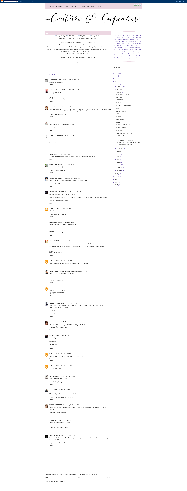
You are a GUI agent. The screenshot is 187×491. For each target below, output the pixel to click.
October (119, 92)
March (119, 165)
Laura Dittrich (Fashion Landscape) (60, 271)
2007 (116, 185)
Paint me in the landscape (56, 280)
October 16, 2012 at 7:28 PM (64, 322)
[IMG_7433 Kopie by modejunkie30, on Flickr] (72, 36)
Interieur (91, 6)
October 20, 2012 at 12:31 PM (67, 435)
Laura (51, 154)
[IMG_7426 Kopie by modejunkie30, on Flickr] (83, 36)
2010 (116, 176)
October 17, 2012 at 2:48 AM (65, 420)
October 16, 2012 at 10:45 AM (70, 79)
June (118, 156)
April (118, 162)
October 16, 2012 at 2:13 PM (64, 208)
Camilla (51, 335)
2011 (116, 174)
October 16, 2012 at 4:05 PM (79, 271)
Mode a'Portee (53, 435)
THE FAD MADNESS (55, 253)
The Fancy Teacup (54, 376)
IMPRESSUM (117, 67)
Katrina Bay (53, 135)
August (119, 151)
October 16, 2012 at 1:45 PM (73, 191)
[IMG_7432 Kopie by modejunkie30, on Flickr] (95, 36)
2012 (116, 84)
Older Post (108, 477)
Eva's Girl (52, 322)
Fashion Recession (54, 303)
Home (52, 6)
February (119, 167)
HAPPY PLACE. (121, 103)
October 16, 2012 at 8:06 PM (63, 335)
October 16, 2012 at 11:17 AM (62, 154)
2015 (116, 76)
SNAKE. (118, 116)
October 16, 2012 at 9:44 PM (71, 405)
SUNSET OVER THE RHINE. (125, 105)
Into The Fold (53, 344)
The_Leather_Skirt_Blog (56, 191)
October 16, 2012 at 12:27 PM (72, 178)
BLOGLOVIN (74, 58)
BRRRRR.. (119, 97)
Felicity (51, 107)
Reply (51, 84)
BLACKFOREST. (121, 111)
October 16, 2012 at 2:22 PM (66, 222)
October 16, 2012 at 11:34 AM (66, 164)
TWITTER (82, 58)
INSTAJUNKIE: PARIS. (123, 125)
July (118, 154)
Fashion (59, 6)
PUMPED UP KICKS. (122, 127)
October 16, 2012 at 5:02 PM (69, 303)
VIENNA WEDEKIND (56, 405)
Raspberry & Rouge (55, 79)
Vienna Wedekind (61, 412)
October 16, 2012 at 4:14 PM (64, 288)
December (120, 86)
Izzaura (51, 240)
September (120, 148)
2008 (116, 182)
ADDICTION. (120, 100)
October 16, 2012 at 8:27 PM (64, 354)
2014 (116, 78)
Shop (99, 6)
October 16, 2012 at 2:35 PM (62, 240)
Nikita (51, 389)
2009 (116, 179)
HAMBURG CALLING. (123, 94)
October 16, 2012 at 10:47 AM (62, 107)
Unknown (52, 208)
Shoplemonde (53, 222)
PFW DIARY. (120, 130)
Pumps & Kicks (53, 143)
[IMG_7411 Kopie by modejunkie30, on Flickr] (60, 36)
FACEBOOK (65, 58)
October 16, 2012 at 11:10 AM (65, 135)
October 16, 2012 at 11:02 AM (69, 122)
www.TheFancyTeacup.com (57, 382)
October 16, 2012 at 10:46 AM (70, 90)
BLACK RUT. (120, 119)
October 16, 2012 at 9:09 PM (62, 389)
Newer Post (48, 477)
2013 (116, 81)
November (120, 89)
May (118, 159)
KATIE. (118, 108)
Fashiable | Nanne (54, 122)
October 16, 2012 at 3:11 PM (64, 261)
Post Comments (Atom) (58, 481)
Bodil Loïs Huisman (55, 90)
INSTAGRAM (91, 58)
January (119, 170)
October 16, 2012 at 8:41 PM (64, 366)
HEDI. (118, 122)
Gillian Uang (53, 164)
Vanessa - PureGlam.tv (56, 178)
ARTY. (118, 114)
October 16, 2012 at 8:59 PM (69, 376)
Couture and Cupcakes (75, 6)
